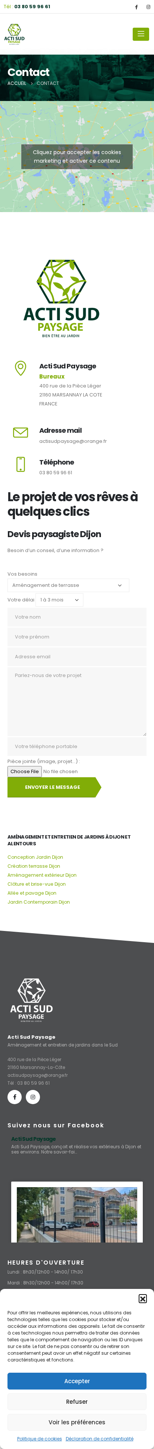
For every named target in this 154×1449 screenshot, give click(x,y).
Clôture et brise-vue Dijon (36, 884)
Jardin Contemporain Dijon (38, 902)
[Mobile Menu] (141, 34)
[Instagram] (148, 6)
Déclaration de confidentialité (99, 1439)
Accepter (77, 1381)
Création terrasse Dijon (33, 866)
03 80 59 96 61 (33, 1083)
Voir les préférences (77, 1422)
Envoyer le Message (52, 787)
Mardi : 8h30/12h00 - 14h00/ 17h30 (45, 1283)
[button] (143, 1298)
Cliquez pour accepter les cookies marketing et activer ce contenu (77, 156)
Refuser (77, 1402)
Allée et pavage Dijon (31, 893)
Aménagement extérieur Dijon (42, 875)
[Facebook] (136, 6)
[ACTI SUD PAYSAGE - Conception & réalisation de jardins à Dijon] (15, 34)
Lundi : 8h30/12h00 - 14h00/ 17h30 (45, 1272)
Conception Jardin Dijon (35, 857)
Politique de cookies (39, 1439)
